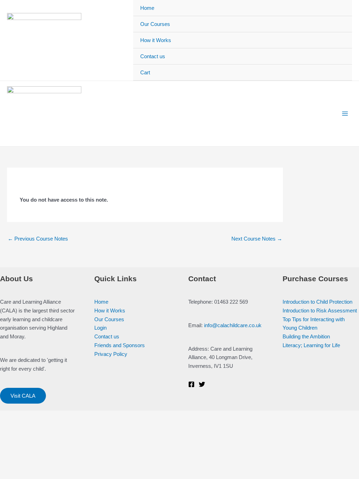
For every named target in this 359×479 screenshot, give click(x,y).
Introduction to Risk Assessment (320, 310)
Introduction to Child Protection (317, 302)
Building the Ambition (306, 336)
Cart (145, 72)
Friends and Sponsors (119, 345)
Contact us (152, 56)
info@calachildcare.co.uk (233, 325)
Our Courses (155, 24)
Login (100, 328)
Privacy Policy (110, 354)
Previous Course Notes (38, 239)
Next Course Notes (256, 239)
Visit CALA (23, 396)
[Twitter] (202, 384)
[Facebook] (191, 384)
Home (147, 8)
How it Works (155, 40)
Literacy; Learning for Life (311, 345)
